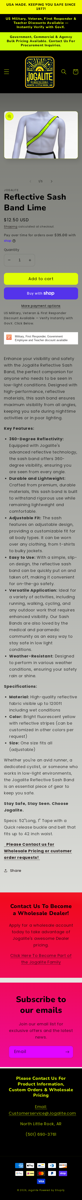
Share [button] (15, 870)
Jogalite (33, 1190)
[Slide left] (30, 181)
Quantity (11, 249)
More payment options (41, 306)
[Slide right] (51, 181)
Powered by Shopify (52, 1190)
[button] (6, 72)
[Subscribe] (67, 1052)
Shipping (10, 226)
